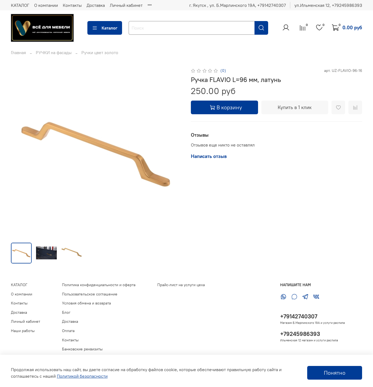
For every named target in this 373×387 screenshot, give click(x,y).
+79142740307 (298, 316)
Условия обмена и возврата (86, 303)
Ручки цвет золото (99, 52)
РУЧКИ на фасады (54, 52)
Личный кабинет (126, 5)
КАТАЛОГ (20, 5)
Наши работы (23, 330)
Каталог (109, 28)
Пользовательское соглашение (89, 294)
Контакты (72, 5)
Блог (66, 312)
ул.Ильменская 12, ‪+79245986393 (328, 5)
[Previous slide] (19, 152)
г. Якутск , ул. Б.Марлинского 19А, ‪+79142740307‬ (237, 5)
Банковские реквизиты (82, 349)
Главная (18, 52)
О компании (46, 5)
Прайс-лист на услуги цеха (181, 284)
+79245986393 (300, 334)
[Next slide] (173, 152)
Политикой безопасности (82, 376)
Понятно (334, 372)
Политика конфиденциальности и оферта (98, 284)
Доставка (96, 5)
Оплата (68, 330)
